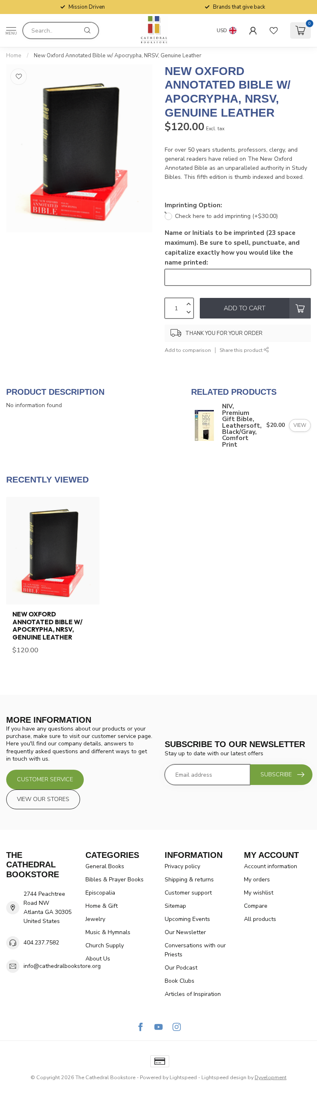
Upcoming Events (187, 919)
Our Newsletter (185, 932)
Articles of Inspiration (193, 994)
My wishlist (258, 893)
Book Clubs (179, 981)
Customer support (188, 893)
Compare (255, 906)
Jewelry (95, 919)
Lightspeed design (223, 1077)
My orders (257, 879)
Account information (270, 866)
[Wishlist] (274, 30)
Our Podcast (181, 968)
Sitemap (175, 906)
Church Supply (104, 945)
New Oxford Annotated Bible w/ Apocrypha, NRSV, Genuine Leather (117, 55)
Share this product (242, 350)
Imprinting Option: (193, 205)
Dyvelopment (270, 1077)
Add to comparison (188, 350)
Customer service (45, 779)
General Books (104, 866)
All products (260, 919)
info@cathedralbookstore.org (62, 966)
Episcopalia (100, 893)
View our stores (43, 799)
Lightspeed (183, 1077)
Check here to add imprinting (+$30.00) (226, 216)
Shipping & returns (189, 879)
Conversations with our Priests (195, 950)
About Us (97, 959)
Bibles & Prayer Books (114, 879)
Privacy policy (182, 866)
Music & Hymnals (107, 932)
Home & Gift (101, 906)
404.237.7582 (41, 942)
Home (13, 55)
